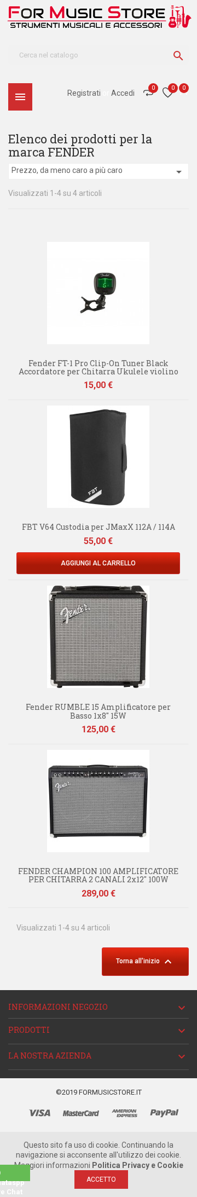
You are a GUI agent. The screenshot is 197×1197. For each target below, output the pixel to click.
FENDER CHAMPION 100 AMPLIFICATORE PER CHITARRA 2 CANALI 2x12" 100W (98, 875)
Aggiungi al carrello (98, 563)
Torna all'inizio (145, 961)
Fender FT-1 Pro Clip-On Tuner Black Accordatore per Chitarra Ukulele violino (98, 367)
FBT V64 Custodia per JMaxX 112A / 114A (98, 527)
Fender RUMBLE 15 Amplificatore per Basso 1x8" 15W (98, 711)
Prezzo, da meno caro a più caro (98, 171)
